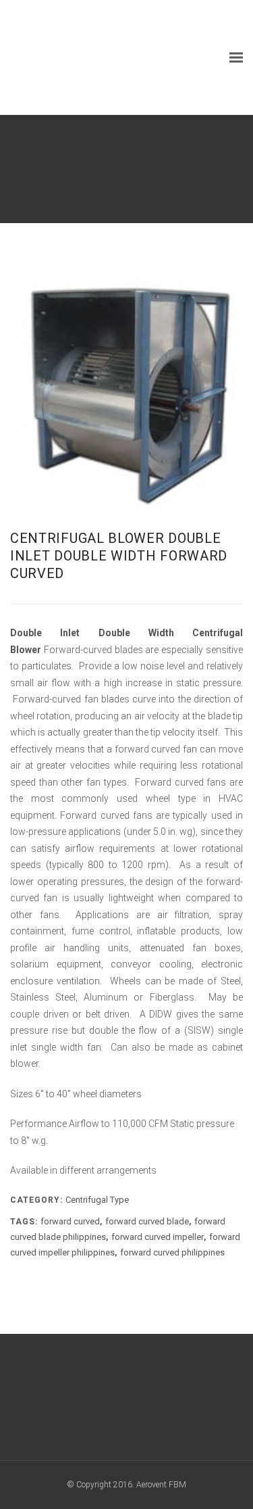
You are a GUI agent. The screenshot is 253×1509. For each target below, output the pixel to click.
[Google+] (101, 1400)
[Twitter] (126, 1400)
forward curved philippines (172, 1252)
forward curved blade (147, 1221)
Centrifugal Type (97, 1200)
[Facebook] (76, 1400)
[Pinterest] (176, 1400)
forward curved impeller (157, 1237)
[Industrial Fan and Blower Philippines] (111, 57)
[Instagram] (151, 1400)
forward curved (70, 1221)
